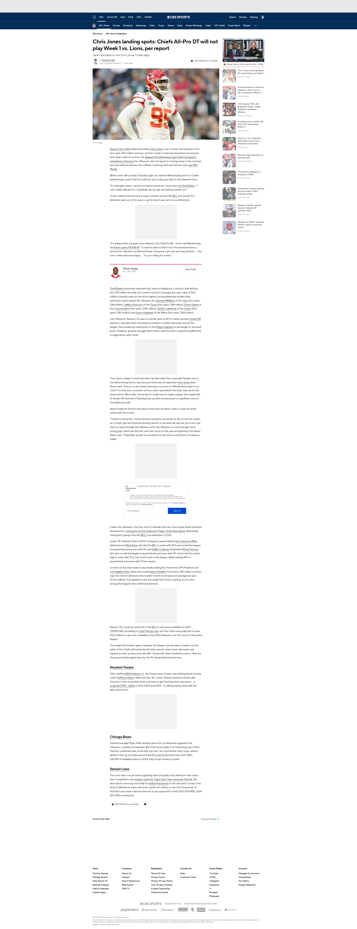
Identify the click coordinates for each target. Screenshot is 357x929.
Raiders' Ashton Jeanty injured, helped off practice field (249, 208)
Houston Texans (121, 667)
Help (182, 873)
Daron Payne (191, 304)
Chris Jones (156, 149)
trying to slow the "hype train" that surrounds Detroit (163, 779)
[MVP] (201, 908)
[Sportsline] (149, 909)
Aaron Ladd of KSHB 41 (126, 247)
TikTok (212, 877)
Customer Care (188, 877)
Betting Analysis (101, 884)
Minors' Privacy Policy (162, 881)
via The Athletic (186, 185)
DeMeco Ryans (125, 677)
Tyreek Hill (195, 319)
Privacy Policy (158, 877)
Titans (153, 304)
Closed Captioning (160, 886)
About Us (126, 873)
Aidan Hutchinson (159, 783)
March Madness (101, 888)
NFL (174, 196)
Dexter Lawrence (166, 308)
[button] (255, 25)
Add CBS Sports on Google (205, 61)
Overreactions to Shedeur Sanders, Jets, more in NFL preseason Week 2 (251, 90)
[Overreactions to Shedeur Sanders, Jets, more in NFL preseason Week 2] (229, 92)
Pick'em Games (100, 873)
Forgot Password (247, 884)
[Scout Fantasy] (215, 909)
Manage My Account (249, 873)
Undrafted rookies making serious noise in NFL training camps (251, 191)
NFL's (144, 535)
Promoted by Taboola (208, 819)
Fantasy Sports (100, 877)
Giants (187, 308)
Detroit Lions (119, 769)
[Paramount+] (167, 909)
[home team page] (120, 276)
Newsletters (245, 877)
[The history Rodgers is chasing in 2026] (229, 177)
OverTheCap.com (149, 631)
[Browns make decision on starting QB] (229, 160)
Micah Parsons (190, 549)
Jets (185, 300)
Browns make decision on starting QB (250, 156)
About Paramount (131, 881)
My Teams (244, 881)
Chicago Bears (120, 737)
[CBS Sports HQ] (173, 903)
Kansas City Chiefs (120, 149)
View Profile (190, 269)
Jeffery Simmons (133, 304)
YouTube (213, 873)
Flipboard (214, 896)
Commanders (121, 308)
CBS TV (126, 888)
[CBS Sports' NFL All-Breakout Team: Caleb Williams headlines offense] (229, 109)
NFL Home (97, 34)
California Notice (159, 889)
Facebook (214, 884)
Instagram (214, 881)
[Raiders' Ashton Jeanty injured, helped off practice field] (229, 210)
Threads (213, 892)
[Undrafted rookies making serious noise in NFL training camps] (229, 194)
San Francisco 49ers (186, 541)
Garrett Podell (108, 60)
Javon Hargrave (144, 312)
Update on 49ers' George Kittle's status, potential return (251, 225)
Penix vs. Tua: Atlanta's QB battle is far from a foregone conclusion (249, 141)
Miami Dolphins (164, 327)
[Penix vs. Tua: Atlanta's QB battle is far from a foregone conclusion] (229, 143)
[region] (243, 50)
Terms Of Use (158, 873)
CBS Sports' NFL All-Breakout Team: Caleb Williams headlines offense (249, 108)
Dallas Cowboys (161, 549)
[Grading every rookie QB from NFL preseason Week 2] (229, 127)
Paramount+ (128, 884)
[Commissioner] (186, 908)
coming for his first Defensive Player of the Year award (155, 531)
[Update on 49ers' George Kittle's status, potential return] (229, 227)
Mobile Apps (99, 892)
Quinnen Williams (165, 300)
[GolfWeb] (231, 909)
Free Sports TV (100, 881)
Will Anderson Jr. (135, 673)
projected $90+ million (122, 685)
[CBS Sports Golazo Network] (201, 903)
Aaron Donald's (157, 571)
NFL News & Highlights (116, 34)
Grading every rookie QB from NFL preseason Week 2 (250, 124)
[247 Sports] (129, 909)
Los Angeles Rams (120, 571)
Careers (126, 877)
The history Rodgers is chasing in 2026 (249, 173)
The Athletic (116, 288)
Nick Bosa (131, 545)
